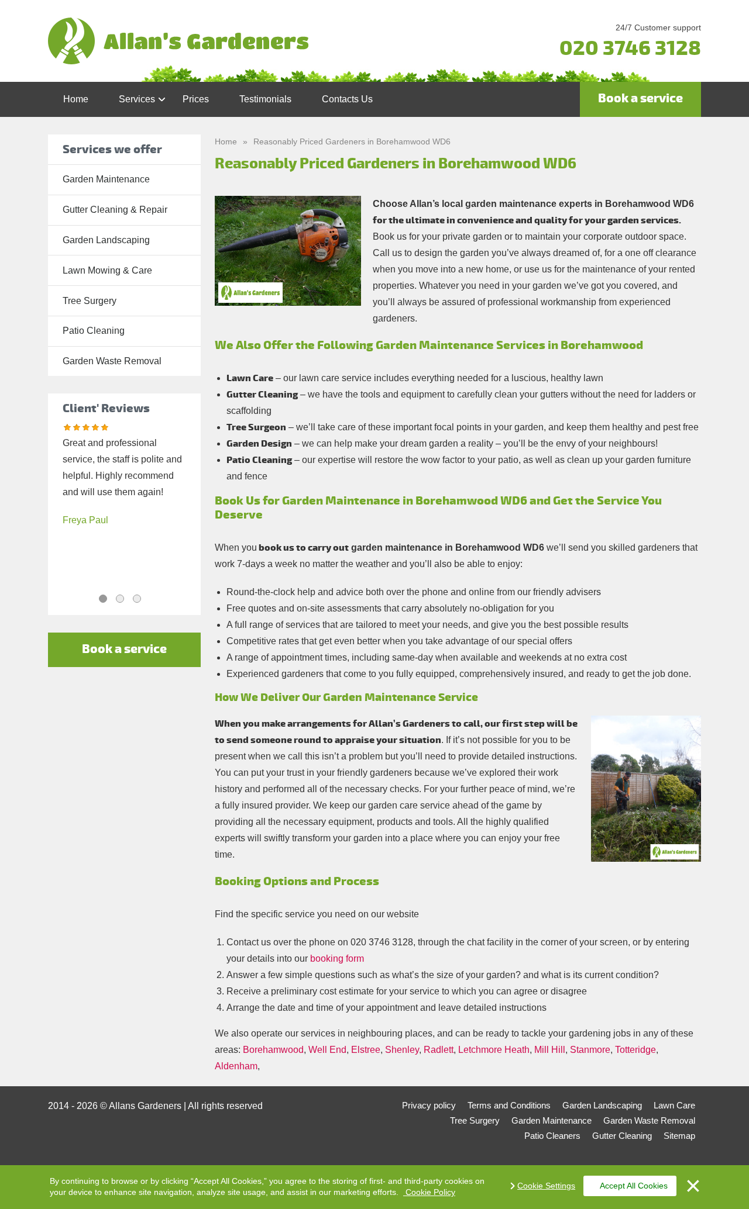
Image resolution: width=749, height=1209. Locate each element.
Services (137, 99)
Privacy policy (429, 1105)
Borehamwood (273, 1050)
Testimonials (265, 99)
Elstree (365, 1050)
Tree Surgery (89, 301)
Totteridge (635, 1050)
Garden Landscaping (106, 240)
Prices (196, 99)
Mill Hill (549, 1050)
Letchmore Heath (494, 1050)
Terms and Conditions (509, 1105)
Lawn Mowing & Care (107, 270)
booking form (337, 958)
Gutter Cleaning (622, 1136)
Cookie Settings (546, 1185)
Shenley (402, 1050)
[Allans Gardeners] (265, 41)
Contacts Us (347, 99)
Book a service (640, 98)
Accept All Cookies (634, 1185)
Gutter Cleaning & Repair (115, 210)
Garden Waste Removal (112, 361)
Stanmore (590, 1050)
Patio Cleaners (552, 1136)
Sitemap (679, 1136)
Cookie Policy (429, 1192)
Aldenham (236, 1066)
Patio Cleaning (94, 331)
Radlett (438, 1050)
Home (75, 99)
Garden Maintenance (106, 179)
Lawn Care (674, 1105)
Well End (327, 1050)
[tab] (103, 599)
